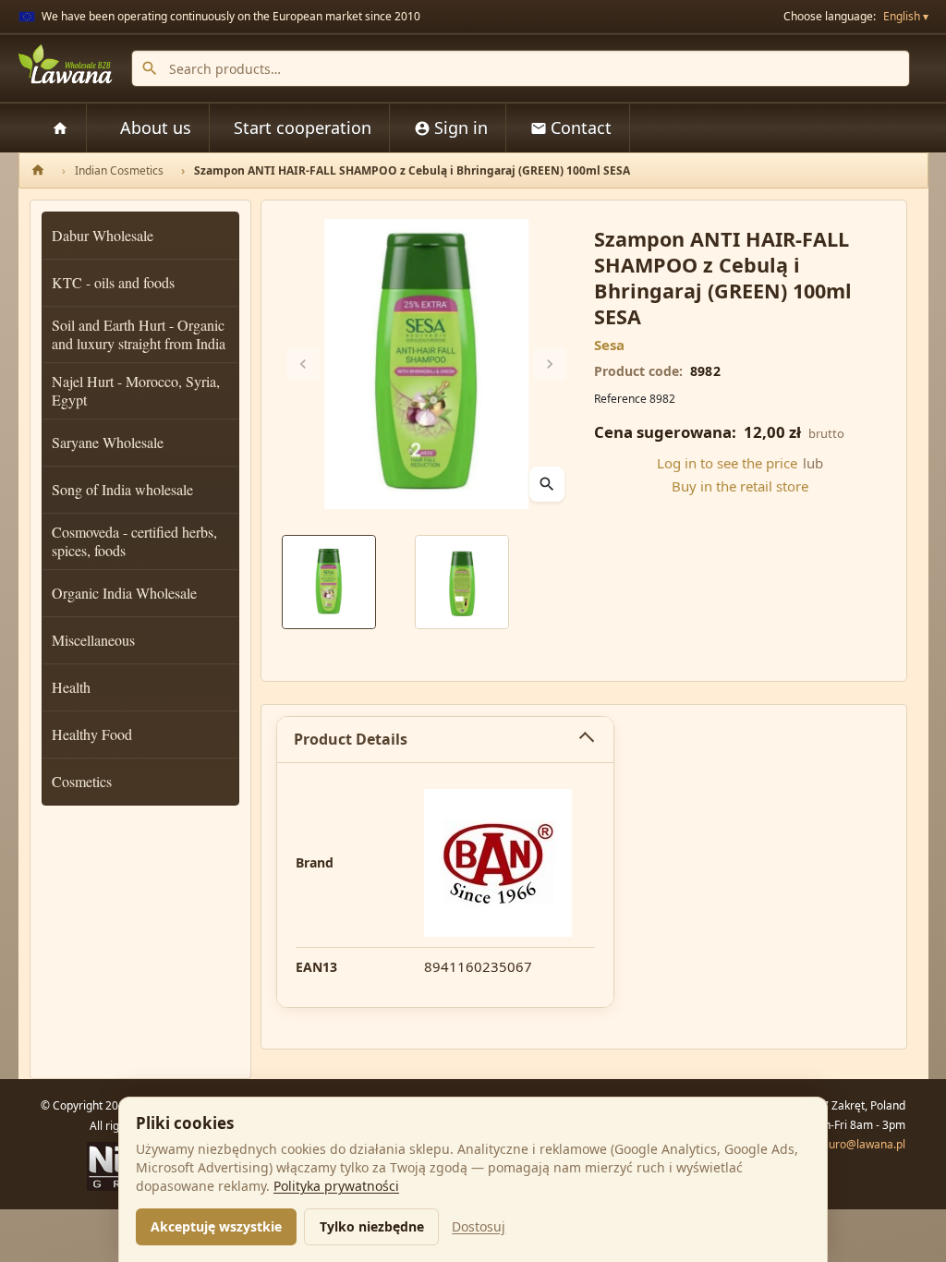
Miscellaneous (93, 639)
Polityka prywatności (336, 1186)
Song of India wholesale (122, 489)
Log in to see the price (727, 463)
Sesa (609, 344)
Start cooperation (302, 127)
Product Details (350, 739)
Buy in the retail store (740, 486)
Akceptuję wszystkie (216, 1226)
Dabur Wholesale (102, 235)
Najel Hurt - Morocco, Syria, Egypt (136, 390)
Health (71, 687)
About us (155, 127)
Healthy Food (92, 734)
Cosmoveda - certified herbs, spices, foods (134, 541)
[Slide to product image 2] (462, 582)
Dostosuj (478, 1226)
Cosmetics (82, 781)
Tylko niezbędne (372, 1226)
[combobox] (520, 68)
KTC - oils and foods (113, 282)
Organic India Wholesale (124, 592)
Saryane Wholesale (108, 442)
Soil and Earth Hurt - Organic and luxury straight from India (138, 334)
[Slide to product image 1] (329, 582)
